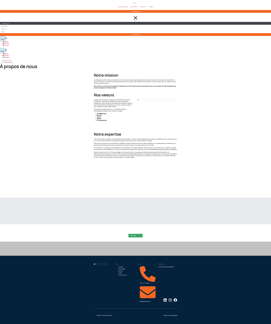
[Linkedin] (165, 300)
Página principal (7, 60)
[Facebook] (175, 300)
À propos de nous (123, 6)
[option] (137, 54)
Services (142, 6)
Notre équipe (133, 6)
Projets (151, 6)
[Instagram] (170, 300)
